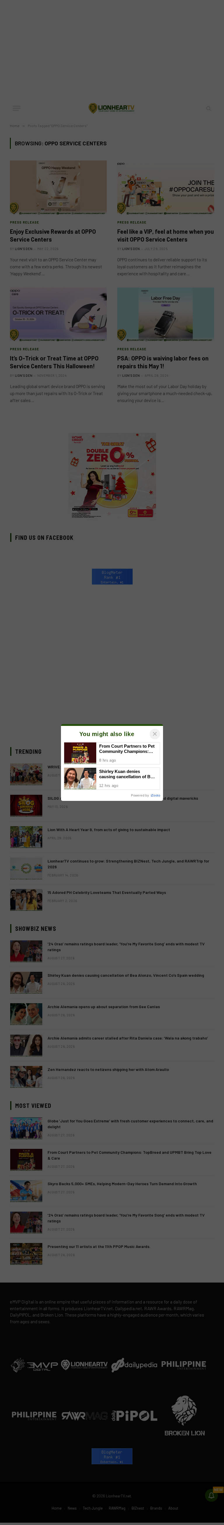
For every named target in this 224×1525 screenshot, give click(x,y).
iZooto (155, 795)
